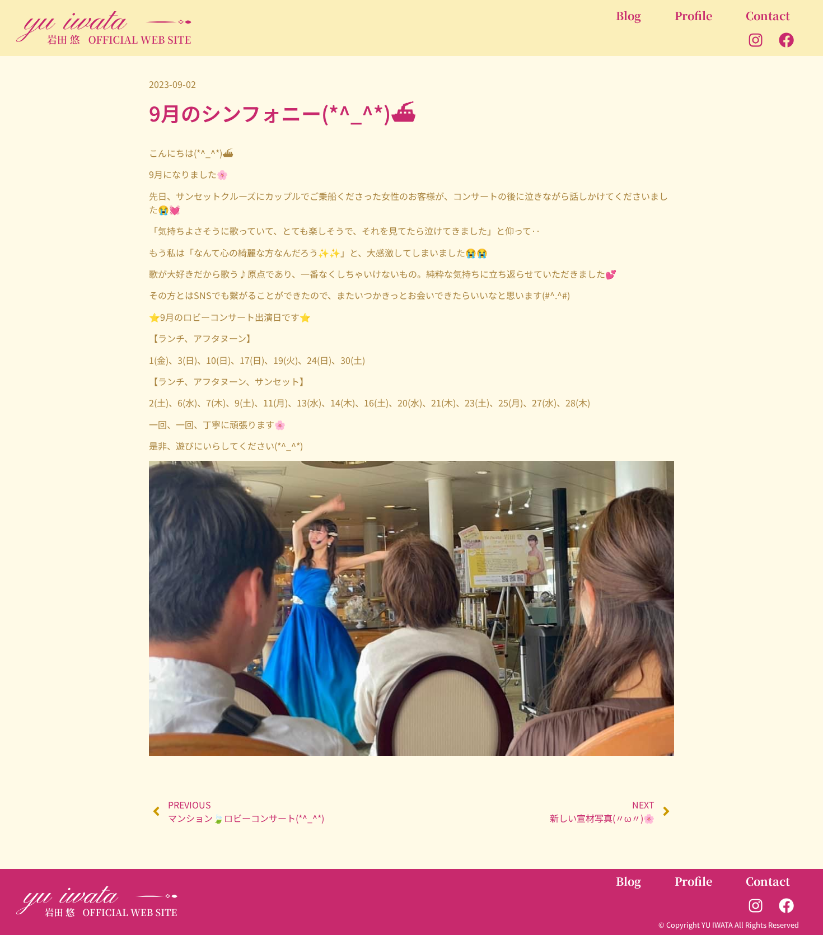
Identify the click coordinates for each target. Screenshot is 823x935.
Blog (628, 15)
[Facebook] (786, 40)
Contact (768, 15)
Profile (693, 15)
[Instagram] (755, 40)
